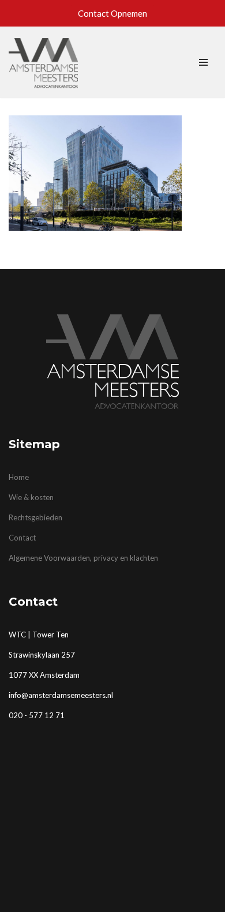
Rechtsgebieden (35, 517)
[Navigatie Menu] (203, 62)
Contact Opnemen (112, 13)
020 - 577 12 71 (37, 715)
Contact (22, 537)
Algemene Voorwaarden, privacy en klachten (83, 557)
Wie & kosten (31, 497)
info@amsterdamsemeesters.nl (61, 695)
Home (19, 477)
